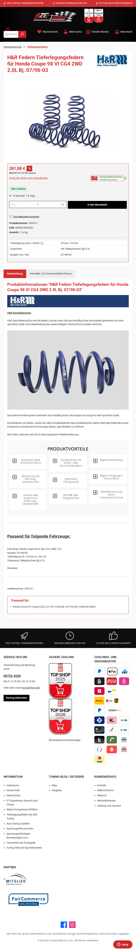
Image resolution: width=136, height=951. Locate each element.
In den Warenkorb (97, 204)
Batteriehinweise (106, 800)
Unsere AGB (13, 790)
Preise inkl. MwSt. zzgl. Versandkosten (28, 178)
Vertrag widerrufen (16, 697)
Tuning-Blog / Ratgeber (66, 776)
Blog (54, 785)
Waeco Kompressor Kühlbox (22, 809)
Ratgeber (57, 790)
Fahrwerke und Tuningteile (21, 842)
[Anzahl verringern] (12, 204)
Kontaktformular (31, 687)
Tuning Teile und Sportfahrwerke (24, 847)
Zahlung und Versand (109, 805)
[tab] (15, 274)
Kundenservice (105, 776)
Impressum (13, 785)
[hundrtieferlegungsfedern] (68, 121)
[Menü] (8, 28)
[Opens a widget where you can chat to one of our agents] (122, 944)
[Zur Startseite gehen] (55, 16)
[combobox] (11, 34)
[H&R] (112, 65)
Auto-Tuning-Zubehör (18, 823)
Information (13, 776)
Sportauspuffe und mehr (20, 828)
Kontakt (101, 785)
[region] (68, 121)
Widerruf (102, 795)
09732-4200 (12, 676)
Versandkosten (59, 933)
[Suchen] (22, 34)
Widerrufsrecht (105, 790)
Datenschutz (14, 795)
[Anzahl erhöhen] (63, 204)
